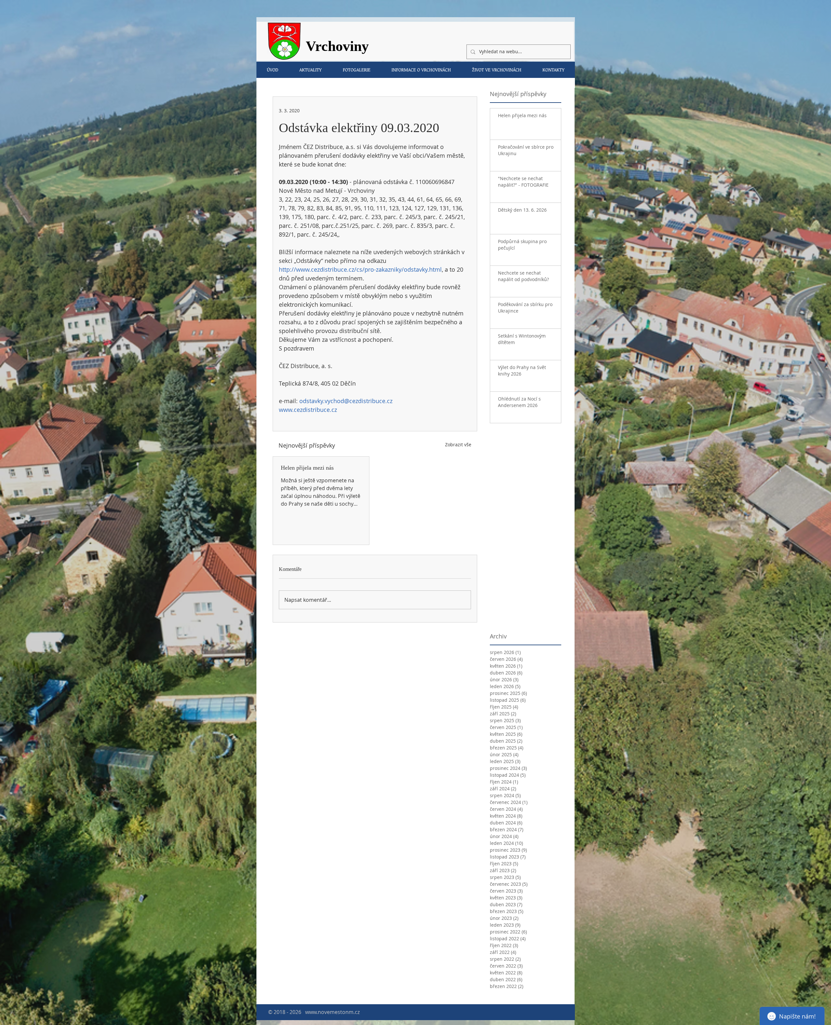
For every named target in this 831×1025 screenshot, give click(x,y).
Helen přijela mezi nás (307, 467)
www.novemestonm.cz (332, 1012)
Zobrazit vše (458, 444)
